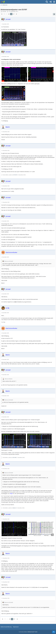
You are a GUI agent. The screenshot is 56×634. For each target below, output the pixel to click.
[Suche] (46, 1)
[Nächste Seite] (16, 14)
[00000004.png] (41, 74)
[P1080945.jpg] (13, 440)
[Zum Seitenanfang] (53, 632)
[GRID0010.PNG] (14, 528)
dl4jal (11, 493)
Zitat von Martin (8, 379)
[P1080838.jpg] (13, 93)
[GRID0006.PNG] (41, 528)
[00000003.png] (14, 74)
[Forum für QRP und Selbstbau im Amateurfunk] (2, 1)
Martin (14, 508)
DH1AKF (15, 174)
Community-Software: (28, 631)
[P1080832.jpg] (14, 38)
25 (8, 14)
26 (11, 14)
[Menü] (54, 1)
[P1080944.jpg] (39, 440)
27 (13, 14)
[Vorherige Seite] (2, 14)
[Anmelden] (50, 2)
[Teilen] (54, 14)
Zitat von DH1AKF (9, 261)
